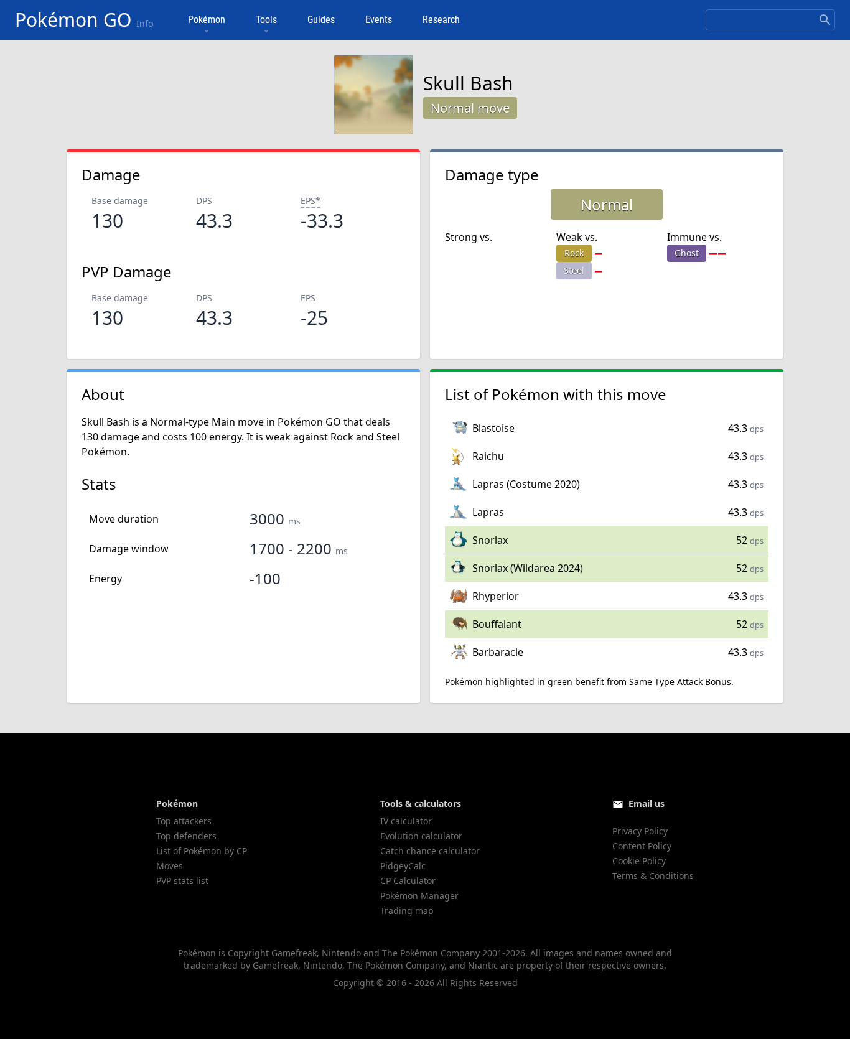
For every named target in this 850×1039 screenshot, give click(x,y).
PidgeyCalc (403, 866)
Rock (574, 253)
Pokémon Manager (419, 896)
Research (441, 20)
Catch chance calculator (430, 851)
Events (378, 20)
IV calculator (406, 821)
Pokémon (206, 20)
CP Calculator (408, 881)
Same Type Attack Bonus (680, 681)
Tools (266, 20)
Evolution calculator (421, 836)
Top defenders (186, 836)
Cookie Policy (639, 861)
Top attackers (184, 821)
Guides (321, 20)
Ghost (687, 253)
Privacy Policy (640, 831)
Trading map (407, 910)
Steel (574, 270)
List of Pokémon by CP (201, 851)
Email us (646, 803)
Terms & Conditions (653, 876)
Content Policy (641, 846)
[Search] (825, 20)
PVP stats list (182, 881)
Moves (169, 866)
